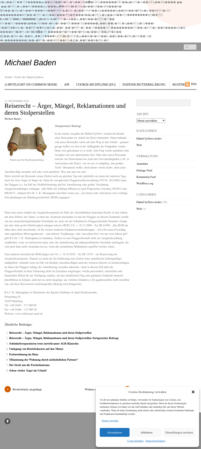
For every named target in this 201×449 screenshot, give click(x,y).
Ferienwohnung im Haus (23, 354)
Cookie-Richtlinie (135, 440)
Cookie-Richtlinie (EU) (96, 84)
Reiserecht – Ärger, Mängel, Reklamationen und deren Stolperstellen (65, 109)
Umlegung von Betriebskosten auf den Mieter (36, 349)
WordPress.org (144, 183)
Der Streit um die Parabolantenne (29, 365)
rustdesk (181, 84)
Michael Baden (13, 118)
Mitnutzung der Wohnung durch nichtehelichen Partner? (43, 360)
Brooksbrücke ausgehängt (24, 389)
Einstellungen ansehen (179, 432)
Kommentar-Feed (146, 177)
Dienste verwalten (110, 420)
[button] (193, 392)
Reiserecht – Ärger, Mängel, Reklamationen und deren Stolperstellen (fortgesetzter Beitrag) (64, 338)
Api (66, 84)
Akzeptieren (114, 432)
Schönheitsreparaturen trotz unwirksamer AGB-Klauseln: (44, 343)
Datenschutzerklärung (155, 440)
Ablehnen (147, 432)
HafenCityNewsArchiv (149, 138)
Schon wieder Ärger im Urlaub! (28, 370)
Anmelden (142, 163)
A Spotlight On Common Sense (31, 84)
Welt (139, 145)
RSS (193, 84)
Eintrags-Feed (144, 170)
